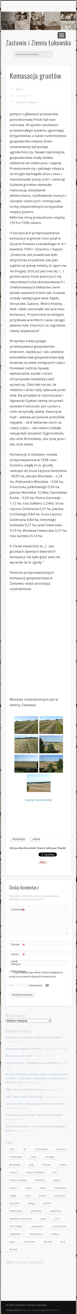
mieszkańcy (60, 1188)
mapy (43, 1188)
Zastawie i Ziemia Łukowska (38, 42)
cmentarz (61, 1149)
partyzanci (59, 1195)
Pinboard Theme (30, 1310)
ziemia (36, 839)
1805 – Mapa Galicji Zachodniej (24, 1096)
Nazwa (18, 945)
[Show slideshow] (38, 800)
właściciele (29, 1241)
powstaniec (56, 1211)
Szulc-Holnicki (59, 1226)
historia (63, 1164)
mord (27, 1195)
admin (19, 89)
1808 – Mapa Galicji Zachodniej (24, 1089)
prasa (43, 1218)
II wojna (13, 1172)
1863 (12, 1149)
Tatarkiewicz (35, 1234)
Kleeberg (40, 1180)
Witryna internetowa (18, 967)
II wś (54, 1172)
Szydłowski (15, 1234)
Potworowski (15, 1211)
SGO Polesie (16, 1226)
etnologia (50, 1157)
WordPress (52, 1310)
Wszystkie (21, 102)
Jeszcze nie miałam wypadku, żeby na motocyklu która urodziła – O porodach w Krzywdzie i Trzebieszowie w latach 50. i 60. (37, 1078)
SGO (57, 1218)
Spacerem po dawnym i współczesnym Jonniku (33, 1037)
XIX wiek (48, 1241)
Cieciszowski (41, 1149)
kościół (57, 1180)
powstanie (36, 1211)
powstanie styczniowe (20, 1218)
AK (24, 1149)
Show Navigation (62, 35)
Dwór (34, 1157)
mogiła (12, 1195)
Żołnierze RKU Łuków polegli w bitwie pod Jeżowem (35, 1103)
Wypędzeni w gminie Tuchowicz (24, 1048)
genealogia (15, 1164)
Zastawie (32, 102)
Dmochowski (16, 1157)
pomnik (47, 1203)
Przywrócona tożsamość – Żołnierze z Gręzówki (33, 1115)
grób (31, 1164)
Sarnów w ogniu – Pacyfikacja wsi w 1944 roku (32, 1063)
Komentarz (18, 910)
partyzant (14, 1203)
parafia (42, 1195)
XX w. (63, 1241)
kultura (13, 1188)
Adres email (18, 957)
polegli (31, 1203)
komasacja (19, 839)
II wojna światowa (35, 1172)
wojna (12, 1241)
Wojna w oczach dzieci (19, 1056)
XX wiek (13, 1249)
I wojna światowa (18, 1180)
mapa (28, 1188)
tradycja (55, 1234)
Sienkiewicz (37, 1226)
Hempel (46, 1164)
